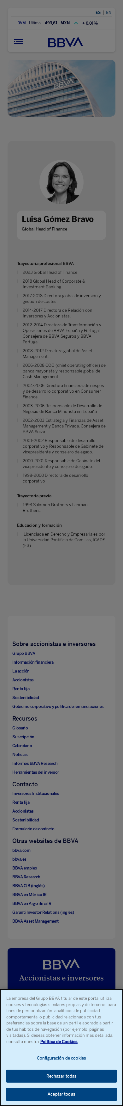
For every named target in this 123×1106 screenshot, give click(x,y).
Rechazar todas (61, 1076)
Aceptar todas (61, 1094)
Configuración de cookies (61, 1058)
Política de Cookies (59, 1041)
